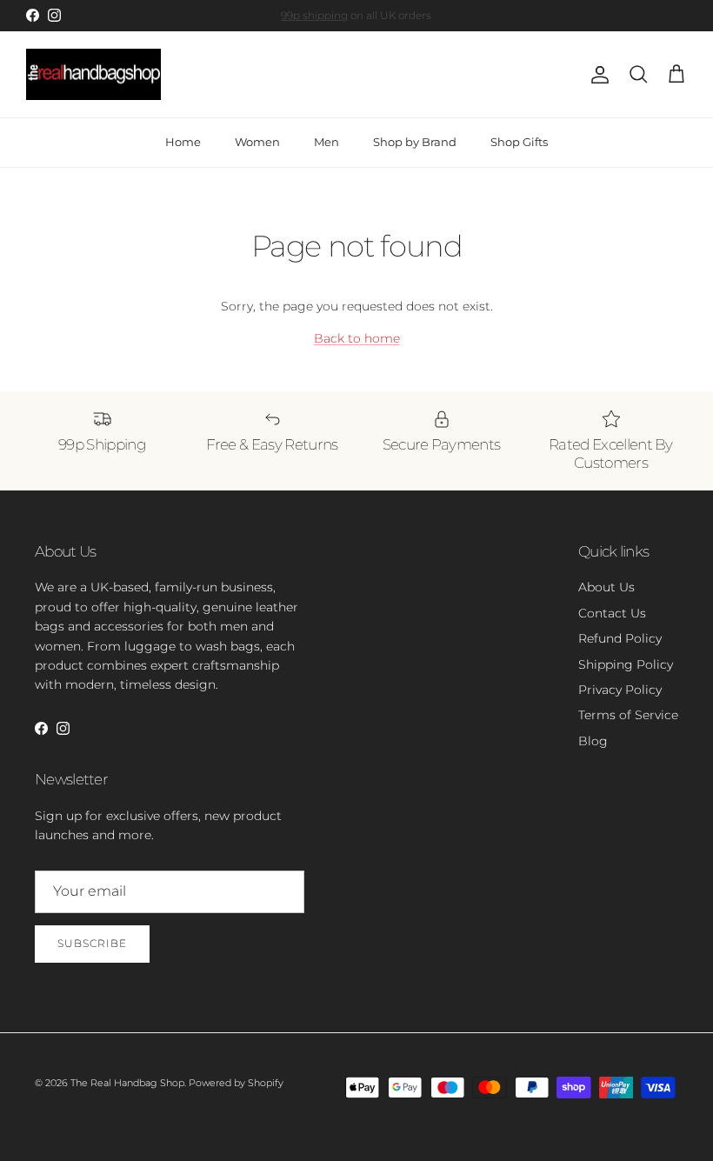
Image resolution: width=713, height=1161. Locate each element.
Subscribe (92, 943)
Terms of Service (628, 715)
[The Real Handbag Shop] (93, 75)
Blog (593, 741)
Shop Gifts (519, 142)
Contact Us (612, 613)
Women (257, 142)
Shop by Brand (414, 142)
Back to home (357, 338)
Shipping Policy (625, 664)
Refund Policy (620, 638)
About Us (606, 587)
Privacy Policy (620, 689)
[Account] (596, 74)
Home (183, 142)
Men (326, 142)
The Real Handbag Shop (127, 1083)
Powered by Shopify (236, 1083)
